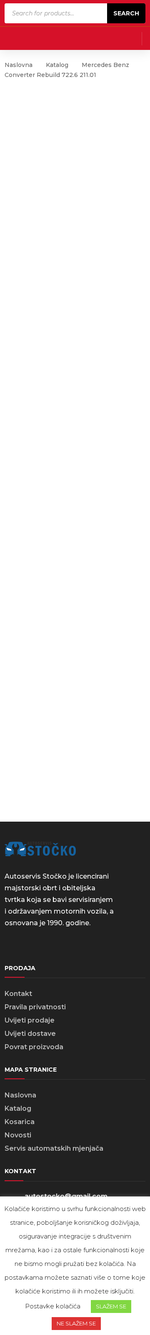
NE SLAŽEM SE (76, 1323)
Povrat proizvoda (34, 1047)
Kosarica (20, 1122)
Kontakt (18, 994)
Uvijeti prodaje (30, 1020)
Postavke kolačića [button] (52, 1306)
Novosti (18, 1135)
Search (126, 13)
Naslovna (18, 65)
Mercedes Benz (105, 65)
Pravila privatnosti (35, 1007)
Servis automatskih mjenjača (54, 1148)
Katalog (57, 65)
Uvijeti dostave (30, 1034)
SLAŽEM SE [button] (111, 1306)
